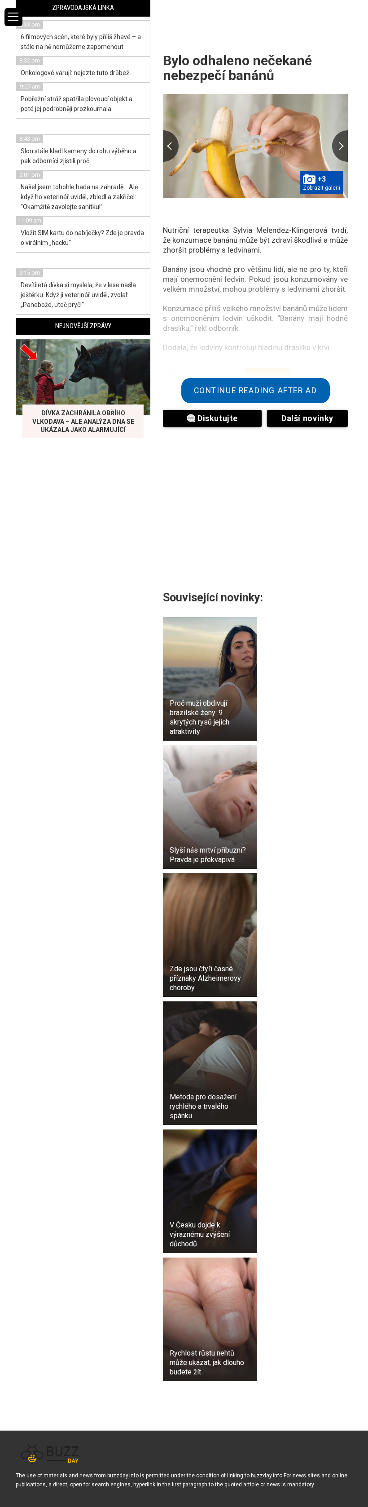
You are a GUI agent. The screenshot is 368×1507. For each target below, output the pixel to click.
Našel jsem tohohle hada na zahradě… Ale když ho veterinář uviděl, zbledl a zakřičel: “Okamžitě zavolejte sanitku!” (79, 196)
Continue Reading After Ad (255, 390)
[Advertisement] (255, 503)
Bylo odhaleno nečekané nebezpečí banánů (237, 68)
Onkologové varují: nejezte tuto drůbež (75, 72)
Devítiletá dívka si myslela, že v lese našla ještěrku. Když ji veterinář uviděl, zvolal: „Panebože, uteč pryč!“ (78, 294)
